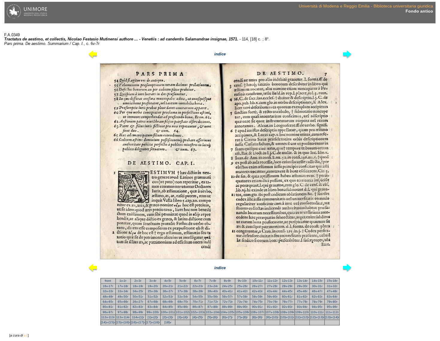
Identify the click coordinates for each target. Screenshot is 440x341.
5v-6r (182, 280)
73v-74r (242, 301)
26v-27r (257, 286)
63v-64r (332, 296)
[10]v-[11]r (287, 317)
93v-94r (302, 306)
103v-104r (213, 312)
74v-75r (257, 301)
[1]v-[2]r (153, 317)
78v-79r (317, 301)
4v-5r (167, 280)
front (108, 280)
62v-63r (317, 296)
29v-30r (302, 286)
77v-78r (302, 301)
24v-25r (227, 286)
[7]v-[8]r (242, 317)
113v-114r (123, 317)
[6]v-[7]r (227, 317)
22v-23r (197, 286)
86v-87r (197, 306)
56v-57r (227, 296)
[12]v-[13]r (317, 317)
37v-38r (182, 291)
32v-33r (108, 291)
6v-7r (197, 280)
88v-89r (227, 306)
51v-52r (153, 296)
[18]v (167, 322)
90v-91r (257, 306)
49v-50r (123, 296)
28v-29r (287, 286)
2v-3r (137, 280)
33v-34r (123, 291)
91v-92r (272, 306)
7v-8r (212, 280)
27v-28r (272, 286)
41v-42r (242, 291)
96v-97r (108, 312)
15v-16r (332, 280)
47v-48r (332, 291)
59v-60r (272, 296)
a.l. (26, 335)
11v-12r (272, 280)
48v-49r (108, 296)
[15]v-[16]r (123, 322)
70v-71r (197, 301)
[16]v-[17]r (138, 322)
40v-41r (227, 291)
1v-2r (122, 280)
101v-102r (183, 312)
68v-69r (168, 301)
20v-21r (168, 286)
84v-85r (168, 306)
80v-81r (108, 306)
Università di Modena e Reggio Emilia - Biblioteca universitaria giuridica (366, 6)
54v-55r (197, 296)
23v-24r (212, 286)
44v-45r (287, 291)
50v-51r (138, 296)
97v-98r (123, 312)
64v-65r (108, 301)
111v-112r (332, 312)
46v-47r (317, 291)
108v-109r (287, 312)
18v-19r (138, 286)
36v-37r (168, 291)
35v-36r (153, 291)
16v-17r (108, 286)
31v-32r (332, 286)
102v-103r (198, 312)
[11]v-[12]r (302, 317)
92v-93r (287, 306)
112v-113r (108, 317)
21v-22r (182, 286)
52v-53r (168, 296)
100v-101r (168, 312)
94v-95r (317, 306)
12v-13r (287, 280)
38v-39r (197, 291)
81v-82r (123, 306)
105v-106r (242, 312)
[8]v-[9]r (257, 317)
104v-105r (227, 312)
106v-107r (257, 312)
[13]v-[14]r (332, 317)
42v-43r (257, 291)
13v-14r (302, 280)
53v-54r (182, 296)
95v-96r (332, 306)
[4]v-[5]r (197, 317)
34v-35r (138, 291)
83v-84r (153, 306)
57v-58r (242, 296)
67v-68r (153, 301)
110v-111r (317, 312)
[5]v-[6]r (212, 317)
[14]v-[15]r (108, 322)
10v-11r (257, 280)
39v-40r (212, 291)
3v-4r (152, 280)
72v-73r (227, 301)
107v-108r (272, 312)
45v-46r (302, 291)
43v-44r (272, 291)
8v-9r (227, 280)
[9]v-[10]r (272, 317)
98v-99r (138, 312)
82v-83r (138, 306)
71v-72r (212, 301)
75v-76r (272, 301)
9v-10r (242, 280)
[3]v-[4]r (182, 317)
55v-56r (212, 296)
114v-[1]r (138, 317)
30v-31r (317, 286)
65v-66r (123, 301)
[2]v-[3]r (168, 317)
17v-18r (123, 286)
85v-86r (182, 306)
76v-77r (287, 301)
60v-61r (287, 296)
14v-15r (317, 280)
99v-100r (153, 312)
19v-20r (153, 286)
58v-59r (257, 296)
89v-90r (242, 306)
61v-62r (302, 296)
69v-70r (182, 301)
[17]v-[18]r (153, 322)
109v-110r (302, 312)
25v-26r (242, 286)
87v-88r (212, 306)
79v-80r (332, 301)
